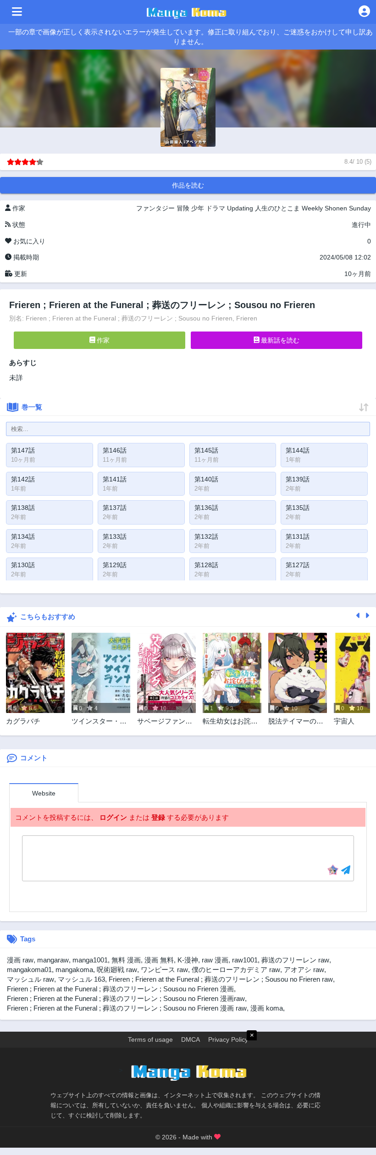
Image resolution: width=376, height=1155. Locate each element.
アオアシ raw (304, 969)
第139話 (298, 479)
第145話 (206, 450)
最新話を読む (279, 340)
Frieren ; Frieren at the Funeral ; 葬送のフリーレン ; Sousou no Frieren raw (221, 979)
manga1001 (90, 960)
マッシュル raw (30, 979)
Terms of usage (150, 1039)
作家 (102, 340)
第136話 (206, 507)
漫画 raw (20, 960)
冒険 (183, 208)
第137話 (115, 507)
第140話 (206, 479)
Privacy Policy (228, 1039)
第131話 (298, 536)
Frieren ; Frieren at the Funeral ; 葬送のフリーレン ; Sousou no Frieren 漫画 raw (127, 1008)
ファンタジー (155, 208)
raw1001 (245, 960)
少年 (197, 208)
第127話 (298, 565)
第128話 (206, 565)
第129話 (115, 565)
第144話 (298, 450)
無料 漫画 (126, 960)
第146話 (115, 450)
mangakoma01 (29, 969)
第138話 (23, 507)
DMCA (190, 1039)
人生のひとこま (277, 208)
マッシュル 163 (81, 979)
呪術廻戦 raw (117, 969)
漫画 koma (266, 1008)
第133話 (115, 536)
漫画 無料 (159, 960)
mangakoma (74, 969)
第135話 (298, 507)
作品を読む (188, 185)
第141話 (115, 479)
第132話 (206, 536)
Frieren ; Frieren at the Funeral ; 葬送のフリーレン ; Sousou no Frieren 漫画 (120, 989)
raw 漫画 (215, 960)
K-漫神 (187, 960)
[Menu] (17, 12)
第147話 (23, 450)
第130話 (23, 565)
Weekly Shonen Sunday (336, 208)
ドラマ (215, 208)
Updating (240, 208)
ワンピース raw (164, 969)
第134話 (23, 536)
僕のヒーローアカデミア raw (236, 969)
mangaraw (53, 960)
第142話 (23, 479)
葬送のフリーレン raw (295, 960)
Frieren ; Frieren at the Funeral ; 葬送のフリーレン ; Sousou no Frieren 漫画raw (126, 998)
